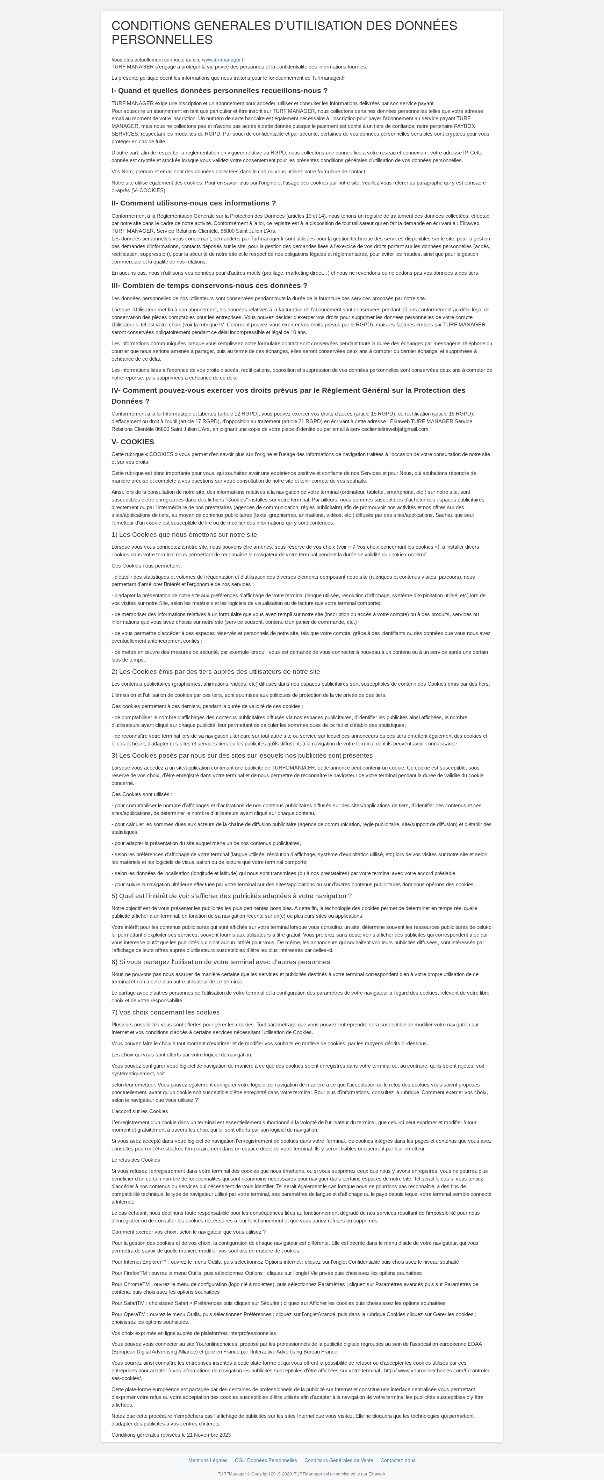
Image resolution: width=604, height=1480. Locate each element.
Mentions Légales (208, 1460)
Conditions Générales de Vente (338, 1460)
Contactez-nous (398, 1460)
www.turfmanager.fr (223, 59)
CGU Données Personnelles (266, 1460)
